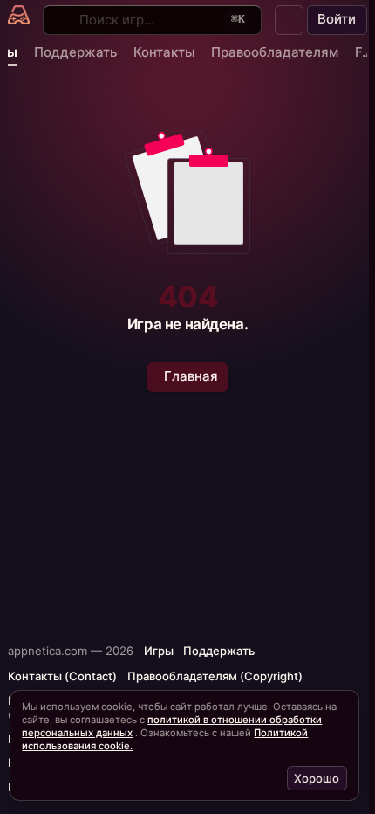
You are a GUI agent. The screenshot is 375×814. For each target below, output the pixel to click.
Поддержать (75, 52)
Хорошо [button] (316, 778)
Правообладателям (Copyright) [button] (215, 676)
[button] (289, 20)
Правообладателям (274, 52)
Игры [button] (159, 651)
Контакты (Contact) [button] (62, 676)
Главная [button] (191, 376)
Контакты (164, 52)
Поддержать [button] (219, 651)
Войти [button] (336, 18)
